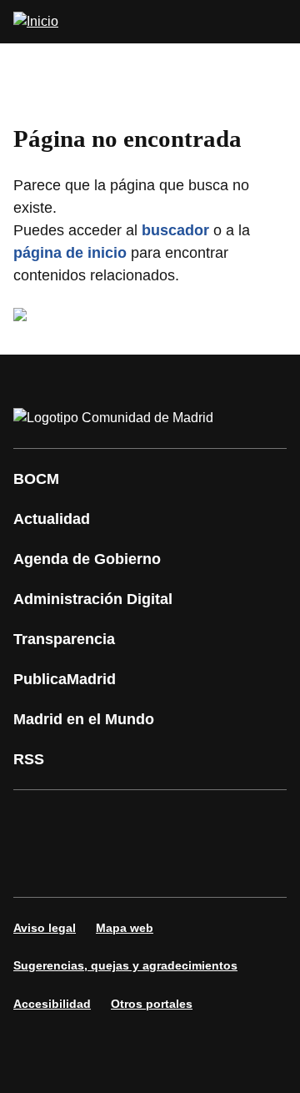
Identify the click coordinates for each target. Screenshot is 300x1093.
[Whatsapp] (36, 867)
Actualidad (51, 519)
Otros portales (151, 1003)
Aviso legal (44, 927)
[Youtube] (186, 820)
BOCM (36, 479)
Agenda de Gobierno (87, 559)
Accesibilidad (52, 1003)
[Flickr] (136, 867)
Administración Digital (92, 599)
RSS (28, 759)
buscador (175, 230)
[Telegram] (186, 867)
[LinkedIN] (236, 820)
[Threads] (236, 867)
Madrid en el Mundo (83, 719)
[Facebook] (36, 820)
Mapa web (124, 927)
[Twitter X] (136, 820)
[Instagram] (86, 820)
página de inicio (70, 252)
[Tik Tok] (86, 867)
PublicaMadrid (64, 679)
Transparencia (64, 639)
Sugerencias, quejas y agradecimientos (125, 965)
